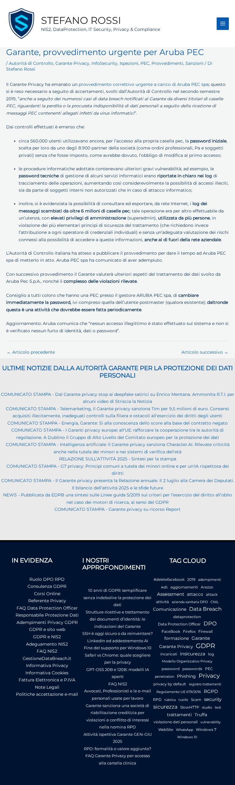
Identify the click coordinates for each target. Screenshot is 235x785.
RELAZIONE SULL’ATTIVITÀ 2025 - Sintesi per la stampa (117, 458)
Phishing (186, 676)
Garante (201, 638)
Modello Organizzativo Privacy (187, 661)
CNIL (214, 602)
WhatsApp (184, 730)
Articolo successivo (204, 352)
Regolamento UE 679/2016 (178, 692)
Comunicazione (169, 609)
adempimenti (209, 580)
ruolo (183, 699)
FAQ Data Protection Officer (47, 608)
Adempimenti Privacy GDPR (47, 622)
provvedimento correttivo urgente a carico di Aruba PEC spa (144, 84)
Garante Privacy (72, 63)
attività (162, 601)
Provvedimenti (167, 63)
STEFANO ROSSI (81, 20)
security (213, 699)
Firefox (189, 631)
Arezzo (207, 587)
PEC (144, 63)
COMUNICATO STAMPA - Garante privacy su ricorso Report (117, 509)
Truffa (201, 714)
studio (207, 707)
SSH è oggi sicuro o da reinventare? (117, 633)
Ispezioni (129, 63)
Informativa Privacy (47, 665)
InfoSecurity (104, 63)
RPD (157, 699)
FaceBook (171, 631)
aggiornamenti (184, 587)
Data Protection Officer (179, 624)
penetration (164, 677)
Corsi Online (47, 593)
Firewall (205, 631)
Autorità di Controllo (31, 63)
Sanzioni (194, 63)
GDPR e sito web (47, 629)
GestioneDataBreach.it (47, 658)
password (171, 668)
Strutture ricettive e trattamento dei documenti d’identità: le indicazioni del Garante (117, 619)
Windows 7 (206, 729)
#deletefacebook (169, 579)
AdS (164, 587)
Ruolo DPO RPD (47, 579)
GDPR (205, 646)
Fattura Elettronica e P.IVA (47, 679)
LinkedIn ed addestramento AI (117, 640)
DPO (210, 623)
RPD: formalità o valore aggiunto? (117, 748)
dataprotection (187, 616)
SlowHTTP (189, 707)
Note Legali (47, 687)
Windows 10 (187, 737)
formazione (176, 638)
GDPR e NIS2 (47, 636)
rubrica (170, 700)
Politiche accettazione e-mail (47, 694)
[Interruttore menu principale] (223, 23)
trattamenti (179, 714)
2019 (191, 579)
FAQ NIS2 (47, 651)
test (218, 707)
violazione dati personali (176, 722)
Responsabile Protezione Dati (47, 615)
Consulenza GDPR (47, 586)
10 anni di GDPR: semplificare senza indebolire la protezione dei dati (117, 597)
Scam (196, 699)
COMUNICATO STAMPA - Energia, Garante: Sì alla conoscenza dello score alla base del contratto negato (117, 423)
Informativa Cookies (47, 672)
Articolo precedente (31, 352)
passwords (192, 668)
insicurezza (192, 654)
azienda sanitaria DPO (190, 602)
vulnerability (210, 722)
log (211, 654)
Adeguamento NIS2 (47, 644)
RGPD (211, 691)
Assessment (170, 594)
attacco (195, 594)
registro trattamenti (205, 684)
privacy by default (169, 684)
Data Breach (205, 609)
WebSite (165, 729)
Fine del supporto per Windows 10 (117, 647)
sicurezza (165, 707)
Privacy (209, 675)
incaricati (168, 654)
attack (212, 594)
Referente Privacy (47, 600)
